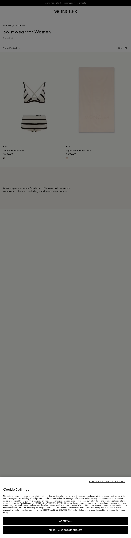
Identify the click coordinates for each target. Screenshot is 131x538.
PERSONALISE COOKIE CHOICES (65, 530)
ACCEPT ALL (65, 521)
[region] (65, 507)
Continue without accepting (107, 481)
